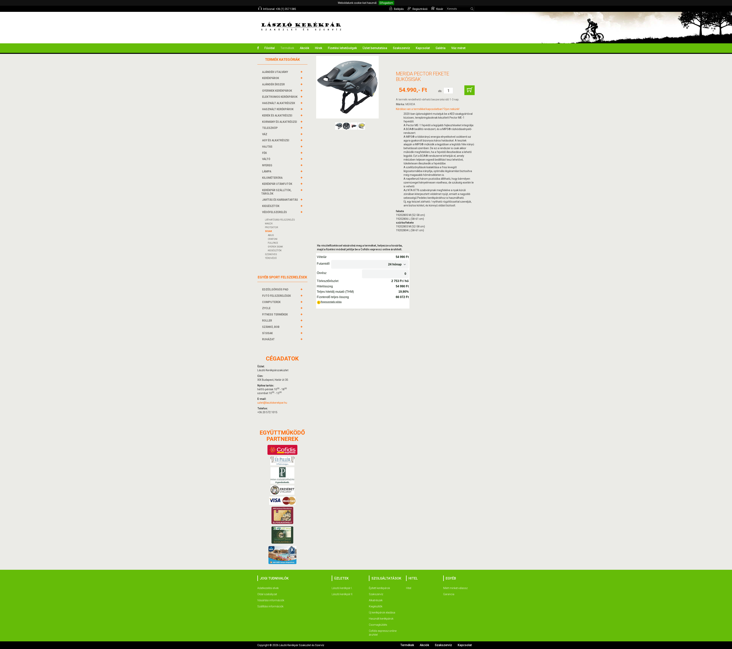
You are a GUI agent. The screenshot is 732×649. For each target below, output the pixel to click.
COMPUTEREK (271, 302)
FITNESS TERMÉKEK (275, 314)
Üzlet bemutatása (375, 48)
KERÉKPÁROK (270, 78)
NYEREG (267, 165)
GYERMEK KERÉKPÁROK (277, 90)
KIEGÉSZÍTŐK (270, 206)
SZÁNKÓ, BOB (270, 326)
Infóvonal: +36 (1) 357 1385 (279, 9)
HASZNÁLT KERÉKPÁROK (278, 109)
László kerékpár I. (342, 588)
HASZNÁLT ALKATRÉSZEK (278, 103)
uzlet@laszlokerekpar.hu (272, 402)
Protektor (271, 227)
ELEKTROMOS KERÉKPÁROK (280, 96)
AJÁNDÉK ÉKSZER (273, 84)
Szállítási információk (270, 606)
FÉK (264, 152)
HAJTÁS (267, 146)
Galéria (440, 48)
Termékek (287, 48)
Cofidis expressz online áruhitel (382, 632)
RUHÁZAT (268, 339)
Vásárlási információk (270, 600)
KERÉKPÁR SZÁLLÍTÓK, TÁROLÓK (276, 192)
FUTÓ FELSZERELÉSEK (276, 295)
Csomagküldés (378, 624)
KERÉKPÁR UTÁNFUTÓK (277, 183)
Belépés (398, 9)
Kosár (439, 9)
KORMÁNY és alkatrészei (279, 121)
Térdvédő (271, 258)
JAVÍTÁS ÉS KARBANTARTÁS (280, 199)
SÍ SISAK (267, 333)
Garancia (448, 594)
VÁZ (264, 134)
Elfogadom (386, 2)
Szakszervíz (401, 48)
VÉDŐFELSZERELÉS (274, 212)
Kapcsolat (423, 48)
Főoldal (269, 48)
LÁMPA (266, 171)
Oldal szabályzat (267, 594)
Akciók (304, 48)
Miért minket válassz (455, 588)
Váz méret (458, 48)
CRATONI (272, 239)
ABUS (271, 235)
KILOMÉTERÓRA (272, 177)
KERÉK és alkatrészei (277, 115)
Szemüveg (271, 254)
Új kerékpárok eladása (382, 612)
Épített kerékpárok (379, 588)
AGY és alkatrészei (275, 140)
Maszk (269, 223)
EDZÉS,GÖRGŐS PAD (275, 289)
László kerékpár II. (342, 594)
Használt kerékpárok (381, 618)
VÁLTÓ (266, 159)
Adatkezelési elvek (268, 588)
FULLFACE (273, 243)
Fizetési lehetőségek (342, 48)
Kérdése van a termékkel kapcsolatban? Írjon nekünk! (427, 109)
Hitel (408, 588)
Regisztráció (420, 9)
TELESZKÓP (270, 127)
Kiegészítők (375, 606)
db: (440, 91)
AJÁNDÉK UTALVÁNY (275, 72)
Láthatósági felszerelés (280, 219)
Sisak (268, 231)
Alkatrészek (376, 600)
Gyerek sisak (275, 246)
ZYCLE (266, 308)
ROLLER (267, 320)
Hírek (318, 48)
